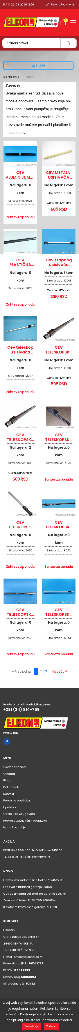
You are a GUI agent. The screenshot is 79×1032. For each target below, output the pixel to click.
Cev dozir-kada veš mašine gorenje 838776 (34, 894)
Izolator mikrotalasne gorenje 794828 (30, 907)
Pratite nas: (11, 733)
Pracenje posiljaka (16, 800)
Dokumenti (11, 787)
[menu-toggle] (73, 22)
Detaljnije (32, 1026)
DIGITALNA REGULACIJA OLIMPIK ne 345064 (32, 850)
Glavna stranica (14, 767)
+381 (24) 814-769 (21, 710)
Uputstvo (9, 807)
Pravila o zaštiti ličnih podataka (25, 821)
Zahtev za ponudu (20, 217)
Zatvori (51, 1026)
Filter (40, 65)
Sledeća (58, 671)
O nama (9, 774)
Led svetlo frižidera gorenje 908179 (27, 887)
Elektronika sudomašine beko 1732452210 (32, 880)
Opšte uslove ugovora (19, 814)
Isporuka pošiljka (15, 827)
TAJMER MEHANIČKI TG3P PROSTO (26, 857)
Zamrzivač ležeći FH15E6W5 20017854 (29, 900)
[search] (68, 43)
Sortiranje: (11, 77)
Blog (6, 780)
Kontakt (8, 794)
